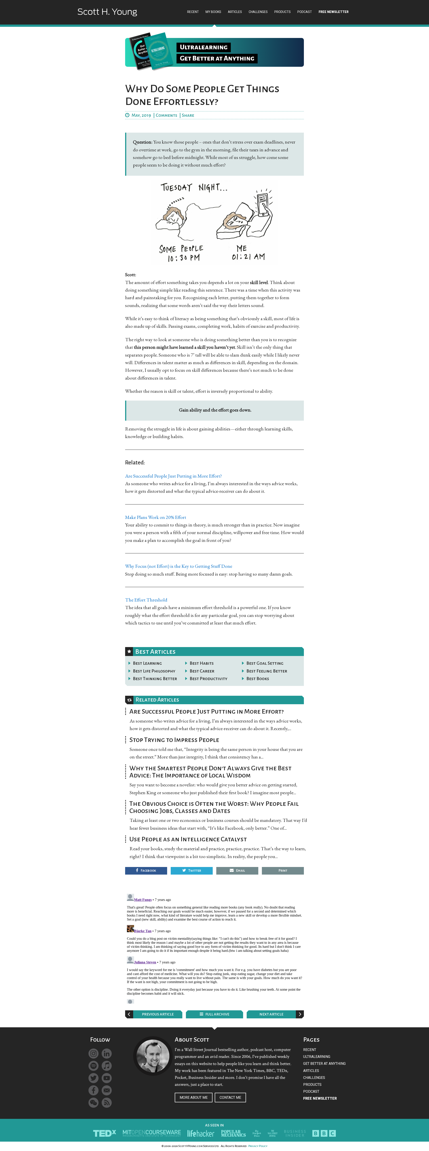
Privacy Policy (257, 1146)
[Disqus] (214, 948)
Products (312, 1084)
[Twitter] (93, 1078)
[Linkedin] (107, 1054)
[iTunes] (107, 1066)
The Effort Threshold (146, 600)
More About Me (194, 1097)
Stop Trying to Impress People (174, 739)
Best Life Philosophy (154, 670)
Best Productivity (208, 678)
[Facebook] (93, 1090)
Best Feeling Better (266, 670)
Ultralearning (316, 1057)
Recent (309, 1050)
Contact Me (230, 1097)
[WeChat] (93, 1103)
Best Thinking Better (155, 678)
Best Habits (202, 663)
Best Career (202, 670)
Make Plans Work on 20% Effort (155, 517)
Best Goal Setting (265, 663)
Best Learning (147, 663)
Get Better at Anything (324, 1063)
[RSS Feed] (107, 1103)
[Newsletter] (107, 1090)
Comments (166, 115)
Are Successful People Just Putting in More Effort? (173, 476)
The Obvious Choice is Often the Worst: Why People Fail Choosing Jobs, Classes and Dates (214, 807)
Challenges (314, 1078)
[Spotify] (93, 1066)
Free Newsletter (320, 1098)
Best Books (257, 678)
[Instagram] (93, 1054)
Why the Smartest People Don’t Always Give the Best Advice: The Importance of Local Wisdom (210, 772)
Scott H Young (107, 16)
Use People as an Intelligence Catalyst (188, 839)
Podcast (311, 1091)
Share (188, 115)
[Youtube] (107, 1078)
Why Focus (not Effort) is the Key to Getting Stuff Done (178, 566)
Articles (311, 1071)
